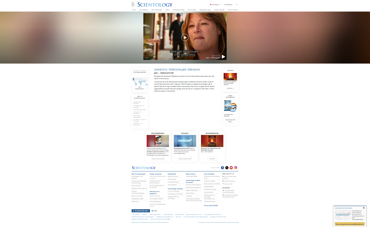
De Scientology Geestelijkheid (137, 116)
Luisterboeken (172, 179)
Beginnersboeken (173, 176)
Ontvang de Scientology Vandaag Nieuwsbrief (230, 196)
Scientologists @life (191, 176)
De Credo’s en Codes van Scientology (139, 120)
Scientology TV (216, 4)
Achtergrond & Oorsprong (139, 188)
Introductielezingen (173, 182)
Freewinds (189, 196)
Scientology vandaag (178, 10)
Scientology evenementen (175, 194)
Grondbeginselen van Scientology (138, 106)
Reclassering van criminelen (212, 184)
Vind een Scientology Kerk (193, 185)
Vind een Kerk (228, 184)
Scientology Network (154, 214)
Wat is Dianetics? (136, 185)
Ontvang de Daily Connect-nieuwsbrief (228, 191)
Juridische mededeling (232, 222)
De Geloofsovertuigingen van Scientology (139, 182)
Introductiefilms (172, 185)
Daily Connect (191, 174)
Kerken (167, 10)
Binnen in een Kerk (137, 196)
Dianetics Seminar (155, 196)
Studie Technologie (209, 181)
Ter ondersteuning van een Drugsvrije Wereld (196, 216)
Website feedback (229, 181)
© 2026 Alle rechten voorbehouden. (150, 222)
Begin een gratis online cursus (194, 214)
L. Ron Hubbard (143, 10)
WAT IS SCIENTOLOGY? (139, 97)
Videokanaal (135, 201)
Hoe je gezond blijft (211, 205)
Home (134, 10)
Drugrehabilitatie (209, 186)
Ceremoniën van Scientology (137, 112)
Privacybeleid (201, 222)
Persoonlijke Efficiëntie (156, 199)
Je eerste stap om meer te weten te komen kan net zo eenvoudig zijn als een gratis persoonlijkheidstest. (358, 215)
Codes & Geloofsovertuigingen (138, 192)
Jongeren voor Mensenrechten (140, 219)
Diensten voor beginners (155, 193)
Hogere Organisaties (192, 190)
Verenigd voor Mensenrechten (218, 216)
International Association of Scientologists (143, 216)
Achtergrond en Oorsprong (137, 102)
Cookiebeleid (209, 222)
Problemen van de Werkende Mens (155, 182)
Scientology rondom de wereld (193, 181)
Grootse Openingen (173, 191)
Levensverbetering (155, 201)
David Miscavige (179, 214)
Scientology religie (168, 214)
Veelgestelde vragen (205, 10)
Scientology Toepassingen (139, 109)
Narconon (178, 216)
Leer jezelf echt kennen (343, 208)
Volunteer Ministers (209, 201)
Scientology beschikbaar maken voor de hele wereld (194, 199)
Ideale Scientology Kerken (193, 187)
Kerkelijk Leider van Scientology (173, 197)
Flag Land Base (190, 193)
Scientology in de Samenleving (137, 124)
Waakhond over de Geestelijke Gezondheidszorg (209, 197)
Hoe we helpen (192, 10)
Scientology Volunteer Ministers (212, 214)
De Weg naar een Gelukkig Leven (164, 216)
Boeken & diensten (219, 10)
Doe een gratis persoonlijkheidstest (350, 224)
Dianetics (144, 214)
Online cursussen (233, 10)
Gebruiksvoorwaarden (220, 222)
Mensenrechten (208, 192)
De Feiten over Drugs (210, 189)
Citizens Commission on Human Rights (160, 219)
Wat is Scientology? (156, 10)
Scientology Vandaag (175, 189)
